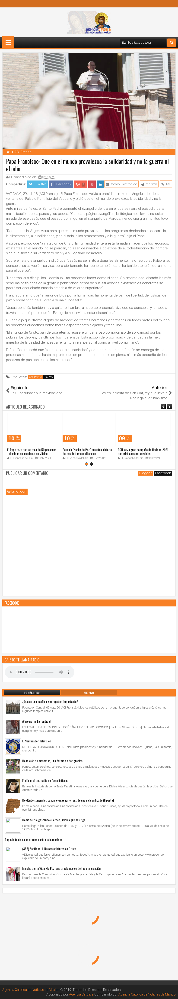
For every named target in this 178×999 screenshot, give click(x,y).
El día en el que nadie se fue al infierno (45, 780)
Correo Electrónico (123, 184)
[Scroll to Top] (171, 992)
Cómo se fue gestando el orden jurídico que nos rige (53, 819)
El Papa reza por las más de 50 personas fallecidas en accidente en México (31, 451)
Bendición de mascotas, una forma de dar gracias (52, 760)
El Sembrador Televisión (36, 740)
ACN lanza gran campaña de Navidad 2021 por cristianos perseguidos (143, 451)
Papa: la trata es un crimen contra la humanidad (34, 839)
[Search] (171, 43)
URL (167, 184)
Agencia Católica (81, 994)
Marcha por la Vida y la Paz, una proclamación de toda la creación (61, 868)
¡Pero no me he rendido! (36, 721)
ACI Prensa (35, 377)
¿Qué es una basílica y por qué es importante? (50, 701)
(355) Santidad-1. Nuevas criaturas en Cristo (49, 848)
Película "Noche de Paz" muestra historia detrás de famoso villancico (87, 451)
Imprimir (150, 184)
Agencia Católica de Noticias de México (31, 990)
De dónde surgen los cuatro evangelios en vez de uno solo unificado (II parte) (68, 800)
